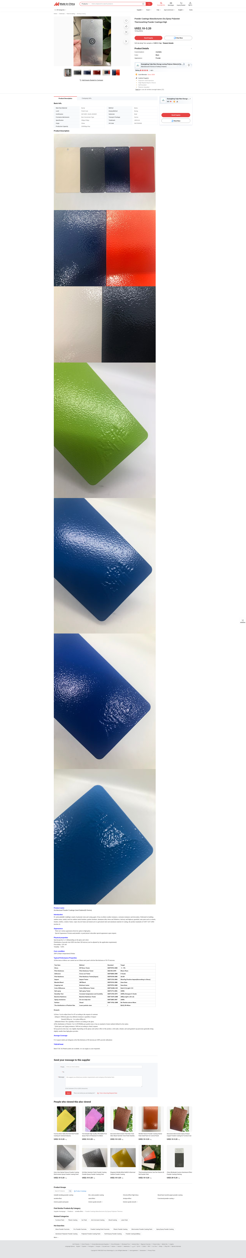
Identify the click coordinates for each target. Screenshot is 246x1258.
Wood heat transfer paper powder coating (170, 1195)
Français (98, 1246)
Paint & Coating (71, 13)
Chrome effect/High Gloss (130, 1195)
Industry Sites (135, 1244)
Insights (172, 1244)
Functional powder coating (166, 1198)
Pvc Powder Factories (80, 1229)
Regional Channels (146, 1244)
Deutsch (119, 1246)
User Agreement (134, 1250)
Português (91, 1246)
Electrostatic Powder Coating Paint (141, 1229)
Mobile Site (164, 1244)
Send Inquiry (148, 38)
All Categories (60, 10)
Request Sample (168, 43)
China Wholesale (115, 1244)
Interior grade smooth (94, 1202)
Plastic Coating (72, 1220)
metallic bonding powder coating (63, 1195)
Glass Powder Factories (62, 1229)
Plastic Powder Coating (120, 1229)
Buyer (148, 10)
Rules (191, 10)
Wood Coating (112, 1220)
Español (84, 1246)
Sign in (190, 5)
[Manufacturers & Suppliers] (64, 4)
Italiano (113, 1246)
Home (55, 13)
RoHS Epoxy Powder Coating (113, 1234)
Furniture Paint (59, 1220)
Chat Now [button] (179, 38)
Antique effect (127, 1198)
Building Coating (81, 13)
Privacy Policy (151, 1250)
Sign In (137, 89)
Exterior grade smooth (129, 1202)
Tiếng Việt (167, 1246)
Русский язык (105, 1246)
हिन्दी (149, 1246)
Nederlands (127, 1246)
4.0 (168, 101)
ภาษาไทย (154, 1246)
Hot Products (75, 1244)
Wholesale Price (126, 1244)
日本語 (144, 1246)
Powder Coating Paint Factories (100, 1229)
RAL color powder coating (96, 1195)
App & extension (169, 10)
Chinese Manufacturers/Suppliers (100, 1244)
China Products (85, 1244)
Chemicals (62, 13)
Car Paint (84, 1220)
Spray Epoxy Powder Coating (165, 1229)
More (55, 1237)
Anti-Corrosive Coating (97, 1220)
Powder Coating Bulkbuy (133, 1234)
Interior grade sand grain (61, 1202)
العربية (133, 1246)
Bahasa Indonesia (176, 1246)
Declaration (143, 1250)
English (78, 1246)
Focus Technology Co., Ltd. (110, 1250)
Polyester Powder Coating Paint (90, 1234)
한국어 (138, 1246)
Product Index (156, 1244)
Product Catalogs (81, 1191)
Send (68, 1093)
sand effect (91, 1198)
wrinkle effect (58, 1198)
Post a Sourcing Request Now (107, 1093)
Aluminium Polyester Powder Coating (66, 1234)
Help (158, 10)
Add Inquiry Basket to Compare (92, 80)
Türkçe (160, 1246)
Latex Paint (124, 1220)
